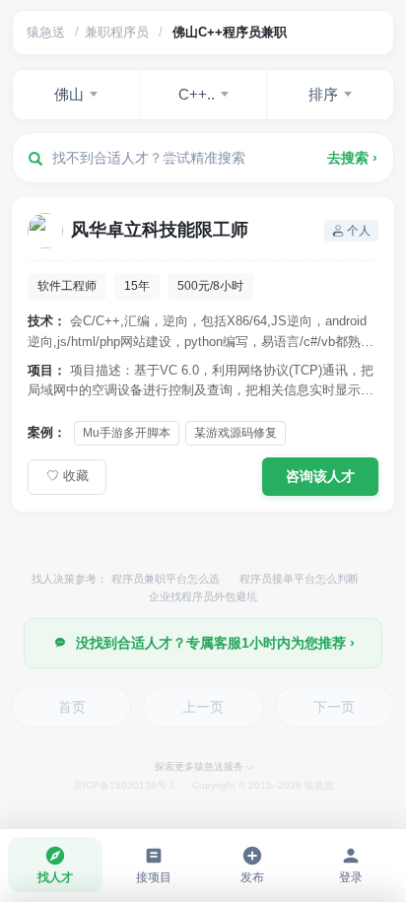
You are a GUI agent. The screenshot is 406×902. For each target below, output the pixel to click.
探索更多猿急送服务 (199, 766)
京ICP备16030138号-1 (124, 785)
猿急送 (46, 32)
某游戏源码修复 (235, 433)
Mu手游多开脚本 (126, 433)
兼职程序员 (117, 32)
